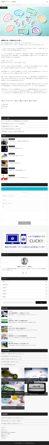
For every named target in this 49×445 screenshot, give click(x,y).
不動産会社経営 (3, 7)
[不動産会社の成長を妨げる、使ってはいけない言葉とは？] (12, 112)
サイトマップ (3, 438)
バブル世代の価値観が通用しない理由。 (9, 364)
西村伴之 (6, 104)
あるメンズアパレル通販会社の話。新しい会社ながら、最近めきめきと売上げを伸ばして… (23, 337)
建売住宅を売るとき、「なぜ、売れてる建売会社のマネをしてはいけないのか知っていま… (23, 314)
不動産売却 (25, 287)
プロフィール (3, 429)
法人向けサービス (4, 430)
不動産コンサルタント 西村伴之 (24, 266)
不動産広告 (25, 290)
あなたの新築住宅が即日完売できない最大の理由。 (11, 128)
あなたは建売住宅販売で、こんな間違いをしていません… (19, 313)
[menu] (47, 1)
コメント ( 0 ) (24, 188)
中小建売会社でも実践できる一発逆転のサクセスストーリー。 (13, 423)
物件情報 (24, 296)
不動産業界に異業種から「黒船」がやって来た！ (10, 361)
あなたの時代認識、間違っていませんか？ (16, 155)
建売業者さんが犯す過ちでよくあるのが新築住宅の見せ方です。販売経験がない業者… (22, 322)
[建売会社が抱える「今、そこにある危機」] (36, 112)
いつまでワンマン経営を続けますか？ (16, 148)
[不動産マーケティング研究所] (22, 1)
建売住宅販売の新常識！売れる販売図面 (8, 432)
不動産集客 (25, 293)
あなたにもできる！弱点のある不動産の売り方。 (18, 328)
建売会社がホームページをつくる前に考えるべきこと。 (19, 177)
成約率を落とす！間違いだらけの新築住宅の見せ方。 (19, 320)
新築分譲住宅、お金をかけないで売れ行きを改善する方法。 (13, 131)
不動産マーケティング (25, 281)
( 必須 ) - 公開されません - (8, 203)
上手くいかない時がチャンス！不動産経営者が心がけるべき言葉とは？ (15, 121)
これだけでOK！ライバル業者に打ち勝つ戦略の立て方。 (19, 141)
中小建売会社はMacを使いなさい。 (15, 162)
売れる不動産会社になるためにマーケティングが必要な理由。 (13, 123)
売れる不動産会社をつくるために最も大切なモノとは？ (11, 356)
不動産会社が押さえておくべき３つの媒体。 (10, 126)
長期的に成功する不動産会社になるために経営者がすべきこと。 (13, 417)
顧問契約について (4, 435)
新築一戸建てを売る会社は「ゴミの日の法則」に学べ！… (19, 343)
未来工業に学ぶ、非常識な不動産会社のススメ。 (18, 170)
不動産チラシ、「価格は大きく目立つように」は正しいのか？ (13, 353)
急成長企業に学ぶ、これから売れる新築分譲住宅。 (18, 335)
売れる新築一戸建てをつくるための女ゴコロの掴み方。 (11, 420)
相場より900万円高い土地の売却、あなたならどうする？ (12, 359)
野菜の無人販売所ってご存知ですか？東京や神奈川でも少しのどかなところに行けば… (22, 345)
